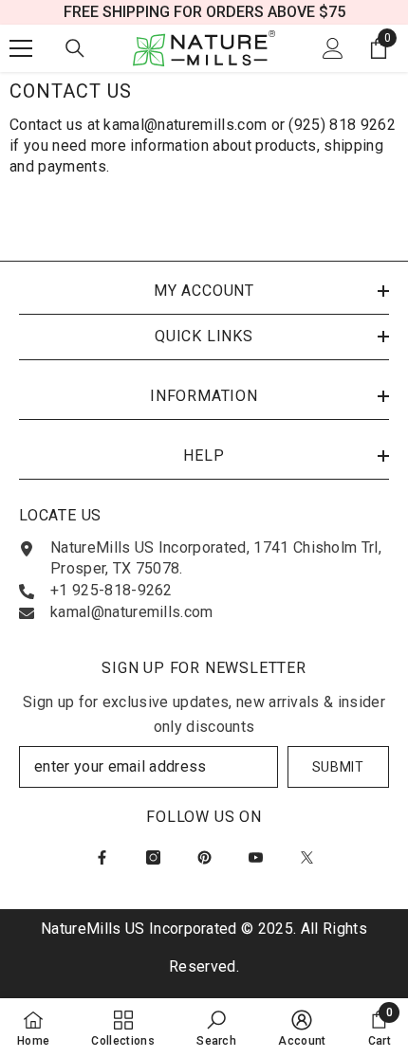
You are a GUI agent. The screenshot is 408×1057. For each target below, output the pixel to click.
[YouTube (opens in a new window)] (255, 857)
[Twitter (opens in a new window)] (306, 857)
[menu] (20, 48)
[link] (216, 1027)
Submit (338, 767)
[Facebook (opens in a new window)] (102, 857)
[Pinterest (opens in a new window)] (204, 857)
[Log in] (333, 48)
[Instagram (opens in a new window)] (153, 857)
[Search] (75, 48)
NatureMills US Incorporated (141, 929)
